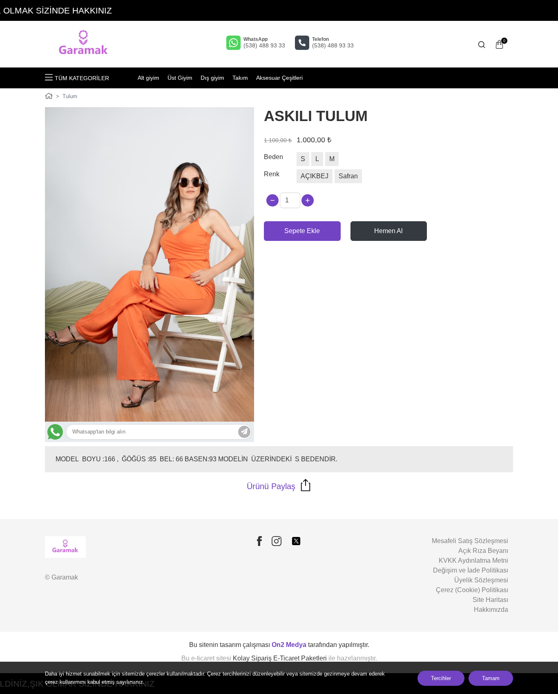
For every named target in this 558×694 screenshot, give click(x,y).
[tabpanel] (149, 264)
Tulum (69, 96)
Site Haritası (490, 599)
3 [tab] (153, 387)
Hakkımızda (491, 609)
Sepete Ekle (302, 230)
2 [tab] (147, 387)
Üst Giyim (179, 77)
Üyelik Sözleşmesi (481, 580)
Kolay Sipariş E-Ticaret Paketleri (280, 658)
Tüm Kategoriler (82, 78)
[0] (499, 44)
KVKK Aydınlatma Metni (473, 560)
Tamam (491, 678)
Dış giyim (212, 77)
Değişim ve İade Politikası (470, 570)
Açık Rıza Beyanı (483, 550)
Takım (240, 77)
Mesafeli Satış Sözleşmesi (470, 540)
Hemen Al (388, 230)
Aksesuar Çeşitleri (279, 77)
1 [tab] (140, 387)
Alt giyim (148, 77)
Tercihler (441, 678)
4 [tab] (159, 387)
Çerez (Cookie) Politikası (472, 589)
